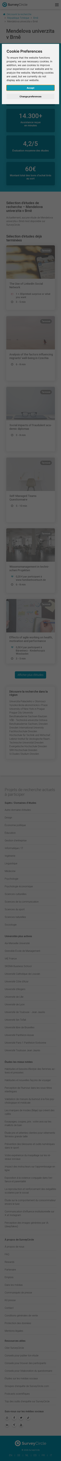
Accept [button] (30, 88)
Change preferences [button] (30, 96)
